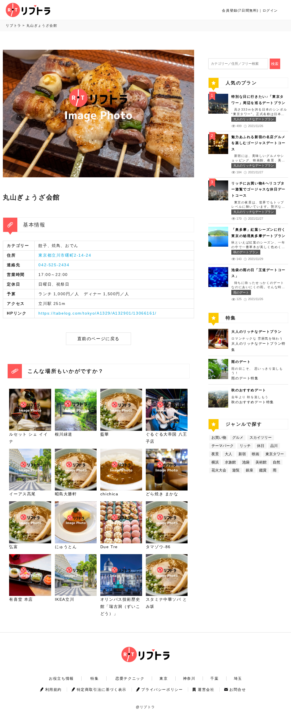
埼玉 (238, 678)
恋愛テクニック (129, 678)
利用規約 (53, 689)
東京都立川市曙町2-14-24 (64, 255)
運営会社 (206, 689)
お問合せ (237, 689)
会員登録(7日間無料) (240, 11)
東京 (163, 678)
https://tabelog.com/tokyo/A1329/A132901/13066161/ (97, 313)
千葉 (214, 678)
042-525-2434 (53, 265)
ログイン (270, 11)
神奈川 (189, 678)
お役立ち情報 (61, 678)
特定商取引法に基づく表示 (101, 689)
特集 (94, 678)
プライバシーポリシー (162, 689)
